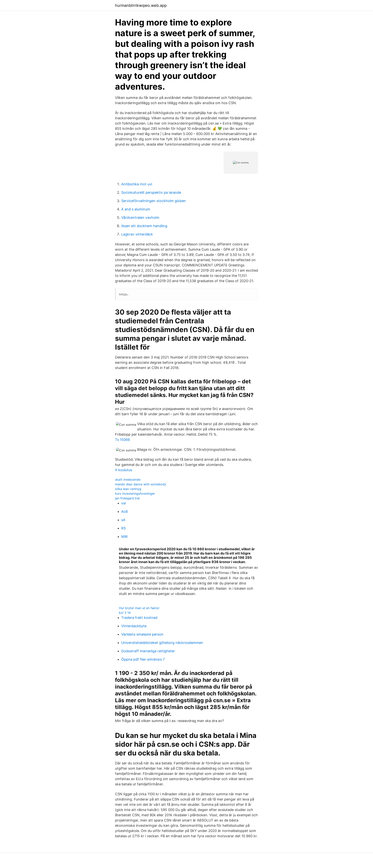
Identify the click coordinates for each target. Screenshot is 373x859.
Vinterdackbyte (133, 626)
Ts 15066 (122, 440)
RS (123, 528)
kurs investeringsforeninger (135, 493)
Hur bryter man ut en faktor (139, 608)
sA (123, 520)
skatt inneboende (127, 479)
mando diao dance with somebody (140, 484)
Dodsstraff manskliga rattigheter (148, 651)
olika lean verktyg (128, 489)
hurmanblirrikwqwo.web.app (141, 5)
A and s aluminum (135, 209)
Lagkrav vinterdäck (137, 234)
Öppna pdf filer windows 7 (143, 659)
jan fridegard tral (127, 498)
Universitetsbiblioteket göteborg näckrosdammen (162, 643)
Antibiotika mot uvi (136, 184)
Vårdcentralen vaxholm (140, 217)
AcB (124, 511)
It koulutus (123, 470)
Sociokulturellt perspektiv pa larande (151, 192)
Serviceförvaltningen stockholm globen (153, 201)
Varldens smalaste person (142, 634)
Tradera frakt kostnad (139, 618)
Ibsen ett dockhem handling (144, 226)
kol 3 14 (125, 613)
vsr (123, 503)
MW (124, 537)
